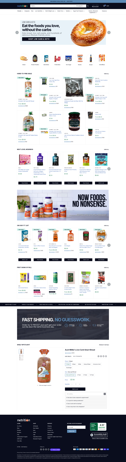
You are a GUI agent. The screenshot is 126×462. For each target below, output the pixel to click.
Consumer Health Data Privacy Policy (54, 437)
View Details (25, 183)
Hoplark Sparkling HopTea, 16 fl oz (53, 288)
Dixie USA (97, 78)
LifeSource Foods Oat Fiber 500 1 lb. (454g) (73, 101)
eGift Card (19, 438)
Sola (65, 244)
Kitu (35, 244)
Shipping (49, 426)
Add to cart (40, 183)
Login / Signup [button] (95, 5)
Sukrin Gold (98, 114)
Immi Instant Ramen (23, 287)
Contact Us (50, 430)
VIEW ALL (106, 73)
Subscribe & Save (37, 436)
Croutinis (66, 285)
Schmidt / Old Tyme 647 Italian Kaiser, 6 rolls (28, 136)
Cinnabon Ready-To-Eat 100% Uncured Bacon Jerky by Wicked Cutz (101, 171)
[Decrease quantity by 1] (72, 384)
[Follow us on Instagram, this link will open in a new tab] (43, 449)
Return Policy (50, 432)
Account (49, 428)
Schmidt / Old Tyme (22, 99)
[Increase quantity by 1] (79, 384)
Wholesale (49, 434)
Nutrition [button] (68, 11)
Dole (19, 167)
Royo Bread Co (52, 244)
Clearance (104, 11)
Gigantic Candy (98, 285)
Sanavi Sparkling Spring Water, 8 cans (55, 115)
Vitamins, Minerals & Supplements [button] (93, 11)
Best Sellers (36, 428)
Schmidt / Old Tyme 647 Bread (26, 101)
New (32, 11)
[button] (106, 6)
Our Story (19, 426)
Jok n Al (66, 133)
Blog (18, 428)
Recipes (19, 430)
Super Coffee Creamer (39, 245)
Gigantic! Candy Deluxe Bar (100, 288)
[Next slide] (109, 32)
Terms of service (26, 452)
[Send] (105, 394)
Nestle (81, 244)
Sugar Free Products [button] (78, 11)
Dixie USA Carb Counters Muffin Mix (101, 81)
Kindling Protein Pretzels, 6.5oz (70, 170)
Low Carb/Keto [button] (38, 11)
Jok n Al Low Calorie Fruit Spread (100, 132)
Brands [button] (19, 11)
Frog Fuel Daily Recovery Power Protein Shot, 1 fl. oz (55, 171)
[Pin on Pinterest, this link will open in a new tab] (101, 356)
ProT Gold (36, 167)
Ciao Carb (51, 78)
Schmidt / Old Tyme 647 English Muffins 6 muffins (55, 132)
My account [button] (95, 6)
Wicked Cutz (98, 167)
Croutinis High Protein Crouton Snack (69, 288)
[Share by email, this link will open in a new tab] (106, 356)
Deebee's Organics (84, 285)
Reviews (19, 432)
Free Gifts (19, 441)
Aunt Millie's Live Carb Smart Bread (80, 350)
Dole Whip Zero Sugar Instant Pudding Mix (23, 170)
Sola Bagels (67, 245)
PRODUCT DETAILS (104, 345)
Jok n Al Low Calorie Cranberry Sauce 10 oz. (74, 136)
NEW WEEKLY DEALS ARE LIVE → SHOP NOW (61, 1)
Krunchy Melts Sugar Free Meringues (100, 246)
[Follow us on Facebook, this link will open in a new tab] (41, 449)
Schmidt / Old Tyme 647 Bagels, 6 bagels (55, 98)
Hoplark (51, 285)
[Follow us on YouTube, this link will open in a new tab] (48, 449)
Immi (19, 285)
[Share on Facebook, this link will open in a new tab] (98, 356)
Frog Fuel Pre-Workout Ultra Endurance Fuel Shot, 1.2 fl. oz (85, 171)
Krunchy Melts (98, 244)
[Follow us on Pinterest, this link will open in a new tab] (46, 449)
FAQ (18, 434)
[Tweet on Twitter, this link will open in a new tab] (103, 356)
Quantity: (67, 384)
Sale (34, 434)
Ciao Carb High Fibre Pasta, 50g (54, 81)
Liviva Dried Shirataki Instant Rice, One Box (23, 246)
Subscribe (71, 431)
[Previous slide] (17, 32)
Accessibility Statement (35, 452)
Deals (34, 432)
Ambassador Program (22, 436)
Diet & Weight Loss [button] (49, 11)
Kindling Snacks (68, 167)
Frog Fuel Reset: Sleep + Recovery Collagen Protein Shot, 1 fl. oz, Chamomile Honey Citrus (40, 172)
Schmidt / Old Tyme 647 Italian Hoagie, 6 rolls (101, 98)
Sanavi (50, 112)
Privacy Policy (19, 452)
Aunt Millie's (68, 356)
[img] (21, 351)
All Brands (35, 426)
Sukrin (96, 112)
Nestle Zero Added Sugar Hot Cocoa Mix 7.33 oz (86, 246)
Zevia (35, 285)
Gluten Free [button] (60, 11)
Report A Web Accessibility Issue (100, 438)
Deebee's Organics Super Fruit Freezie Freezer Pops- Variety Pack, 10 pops (85, 290)
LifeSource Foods (68, 99)
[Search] (88, 5)
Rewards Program (37, 438)
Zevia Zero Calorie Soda (40, 287)
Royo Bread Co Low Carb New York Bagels (55, 246)
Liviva (19, 244)
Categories (27, 11)
